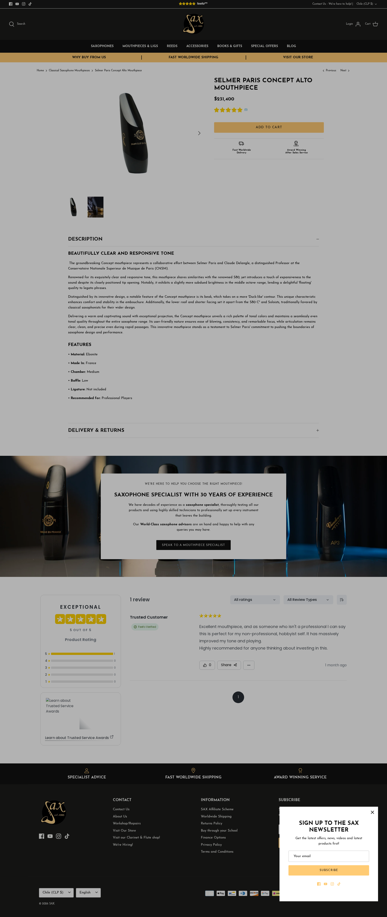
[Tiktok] (339, 884)
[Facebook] (318, 884)
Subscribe (329, 870)
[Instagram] (332, 884)
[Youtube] (325, 884)
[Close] (372, 812)
